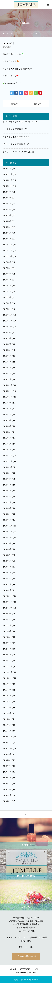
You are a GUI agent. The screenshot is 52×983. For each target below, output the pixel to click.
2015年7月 (7, 415)
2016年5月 (7, 356)
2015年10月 (7, 397)
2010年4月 (7, 784)
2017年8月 (7, 268)
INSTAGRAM (21, 973)
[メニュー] (48, 4)
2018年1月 (7, 239)
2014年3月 (7, 508)
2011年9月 (7, 684)
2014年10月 (7, 467)
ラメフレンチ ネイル (12, 152)
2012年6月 (7, 631)
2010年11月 (7, 743)
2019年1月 (7, 169)
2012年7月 (7, 625)
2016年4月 (7, 362)
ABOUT (13, 969)
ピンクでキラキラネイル (13, 122)
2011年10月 (7, 678)
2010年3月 (7, 789)
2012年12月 (7, 596)
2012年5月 (7, 637)
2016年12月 (7, 315)
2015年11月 (7, 391)
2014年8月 (7, 479)
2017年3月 (7, 297)
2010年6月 (7, 772)
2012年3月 (7, 649)
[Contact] (26, 946)
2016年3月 (7, 368)
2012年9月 (7, 614)
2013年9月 (7, 543)
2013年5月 (7, 567)
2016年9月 (7, 333)
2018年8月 (7, 198)
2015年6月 (7, 420)
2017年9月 (7, 262)
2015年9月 (7, 403)
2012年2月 (7, 655)
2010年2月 (7, 795)
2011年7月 (7, 696)
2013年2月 (7, 584)
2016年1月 (7, 379)
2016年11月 (7, 321)
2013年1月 (7, 590)
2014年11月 (7, 461)
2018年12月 (7, 174)
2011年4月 (7, 713)
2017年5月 (7, 286)
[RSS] (31, 946)
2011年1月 (7, 731)
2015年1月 (7, 450)
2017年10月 (7, 256)
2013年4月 (7, 573)
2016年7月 (7, 344)
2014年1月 (7, 520)
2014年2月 (7, 514)
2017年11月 (7, 251)
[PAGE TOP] (26, 814)
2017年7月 (7, 274)
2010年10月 (7, 748)
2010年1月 (7, 801)
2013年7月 (7, 555)
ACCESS (32, 973)
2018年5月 (7, 215)
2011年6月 (7, 702)
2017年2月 (7, 303)
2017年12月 (7, 245)
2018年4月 (7, 221)
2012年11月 (7, 602)
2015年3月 (7, 438)
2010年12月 (7, 737)
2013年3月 (7, 579)
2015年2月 (7, 444)
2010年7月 (7, 766)
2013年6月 (7, 561)
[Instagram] (20, 946)
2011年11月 (7, 672)
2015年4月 (7, 432)
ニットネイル (8, 129)
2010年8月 (7, 760)
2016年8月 (7, 338)
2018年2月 (7, 233)
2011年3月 (7, 719)
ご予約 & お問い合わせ (26, 956)
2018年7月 (7, 204)
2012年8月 (7, 620)
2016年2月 (7, 374)
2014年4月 (7, 502)
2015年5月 (7, 426)
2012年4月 (7, 643)
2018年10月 (7, 186)
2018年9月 (7, 192)
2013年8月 (7, 549)
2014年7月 (7, 485)
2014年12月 (7, 456)
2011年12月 (7, 666)
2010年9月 (7, 754)
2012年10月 (7, 608)
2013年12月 (7, 526)
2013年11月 (7, 532)
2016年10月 (7, 327)
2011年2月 (7, 725)
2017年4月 (7, 292)
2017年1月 (7, 309)
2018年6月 (7, 210)
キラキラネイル (9, 137)
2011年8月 (7, 690)
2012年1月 (7, 661)
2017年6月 (7, 280)
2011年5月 (7, 707)
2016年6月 (7, 350)
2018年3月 (7, 227)
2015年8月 (7, 409)
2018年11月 (7, 180)
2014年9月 (7, 473)
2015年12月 (7, 385)
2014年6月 (7, 491)
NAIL (37, 969)
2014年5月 (7, 497)
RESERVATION (25, 969)
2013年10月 (7, 538)
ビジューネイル (9, 144)
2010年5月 (7, 778)
